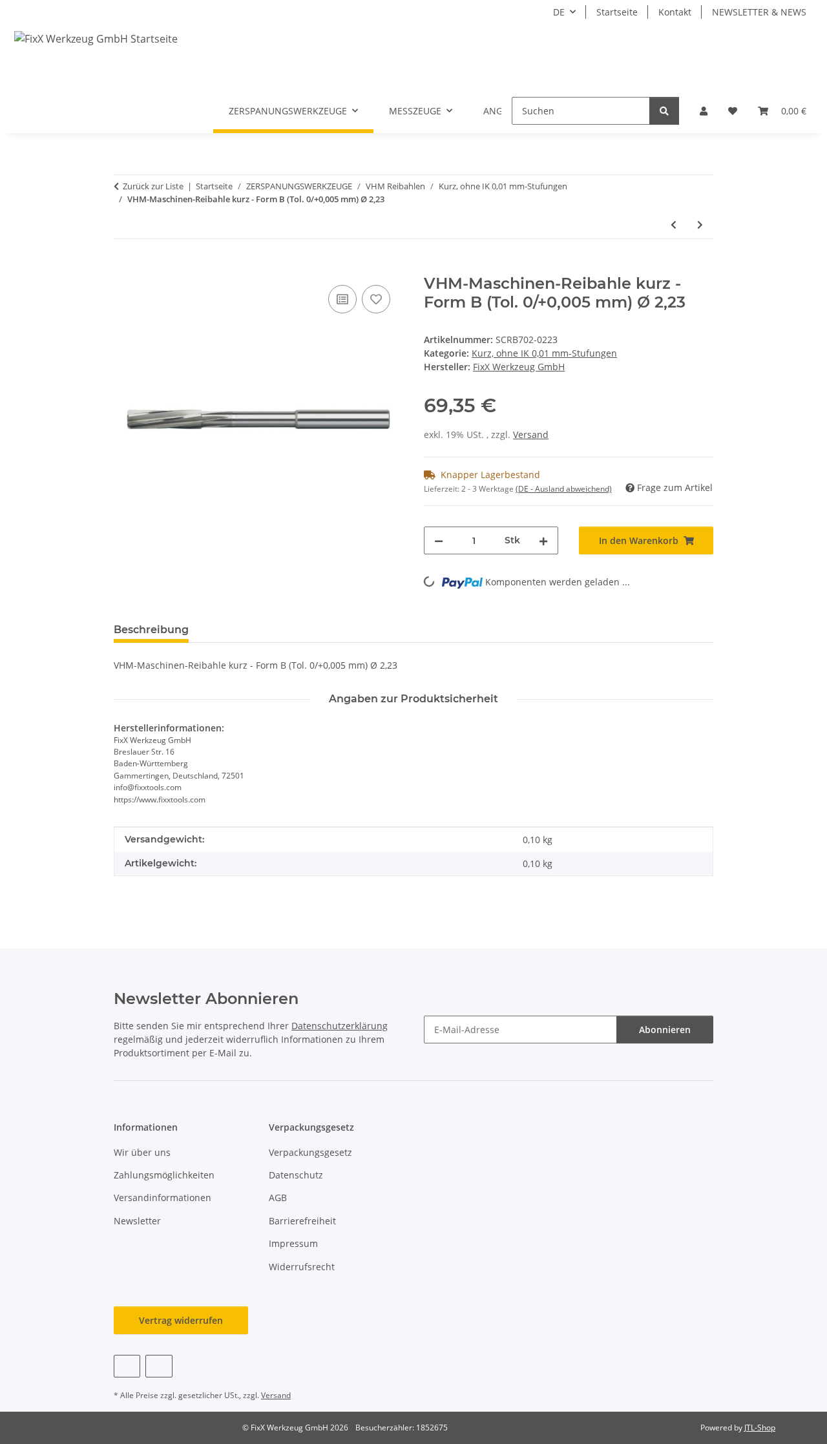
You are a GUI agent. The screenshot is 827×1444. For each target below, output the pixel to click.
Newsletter (137, 1221)
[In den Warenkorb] (124, 267)
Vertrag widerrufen (181, 1320)
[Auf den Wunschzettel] (376, 299)
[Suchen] (664, 111)
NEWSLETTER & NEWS (759, 12)
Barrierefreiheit (302, 1221)
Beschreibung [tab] (151, 629)
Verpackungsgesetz (310, 1152)
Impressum (293, 1243)
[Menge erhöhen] (543, 540)
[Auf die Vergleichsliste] (342, 299)
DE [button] (559, 12)
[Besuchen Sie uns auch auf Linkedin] (158, 1366)
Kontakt (674, 12)
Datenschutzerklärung (339, 1026)
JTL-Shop (759, 1427)
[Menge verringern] (438, 540)
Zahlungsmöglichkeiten (164, 1175)
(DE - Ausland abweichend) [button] (564, 488)
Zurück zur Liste (153, 186)
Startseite (617, 12)
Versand (531, 434)
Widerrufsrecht (302, 1267)
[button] (703, 111)
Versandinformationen (162, 1197)
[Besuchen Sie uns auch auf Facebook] (127, 1366)
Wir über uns (142, 1152)
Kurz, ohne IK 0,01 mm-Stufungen (544, 353)
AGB (278, 1197)
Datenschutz (296, 1175)
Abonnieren (665, 1029)
